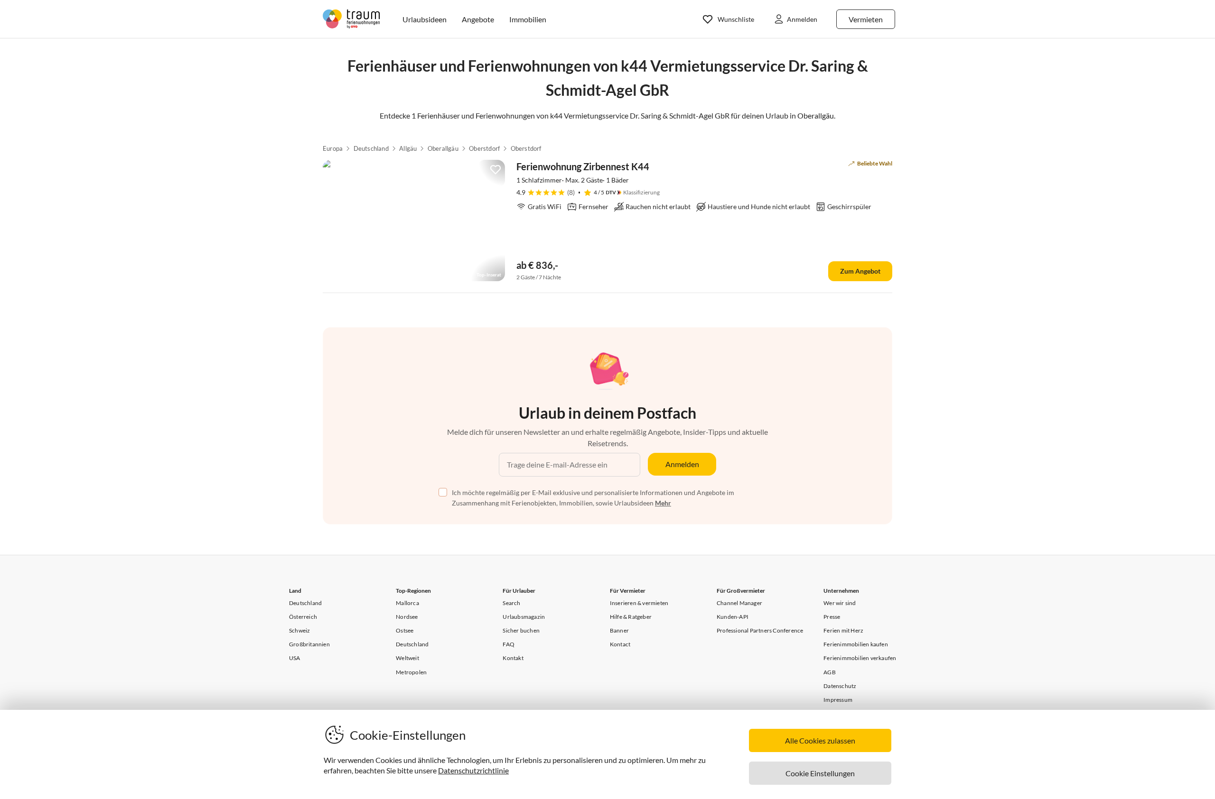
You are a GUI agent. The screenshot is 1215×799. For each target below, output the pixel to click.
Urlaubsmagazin (524, 616)
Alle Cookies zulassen (820, 740)
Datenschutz (839, 685)
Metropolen (411, 672)
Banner (619, 630)
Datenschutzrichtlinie (473, 770)
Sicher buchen (521, 630)
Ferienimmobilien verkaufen (859, 657)
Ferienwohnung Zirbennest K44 (582, 166)
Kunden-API (732, 616)
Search (511, 602)
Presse (831, 616)
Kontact (620, 644)
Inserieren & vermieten (639, 602)
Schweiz (299, 630)
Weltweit (407, 657)
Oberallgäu (443, 148)
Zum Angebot (860, 271)
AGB (829, 672)
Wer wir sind (839, 602)
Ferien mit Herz (843, 630)
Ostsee (404, 630)
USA (294, 657)
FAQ (508, 644)
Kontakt (513, 657)
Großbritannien (309, 644)
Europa (333, 148)
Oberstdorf (484, 148)
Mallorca (407, 602)
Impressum (837, 699)
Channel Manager (739, 602)
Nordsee (407, 616)
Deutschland (371, 148)
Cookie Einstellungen (820, 773)
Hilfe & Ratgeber (631, 616)
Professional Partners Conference (760, 630)
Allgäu (408, 148)
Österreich (303, 616)
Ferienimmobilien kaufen (855, 644)
